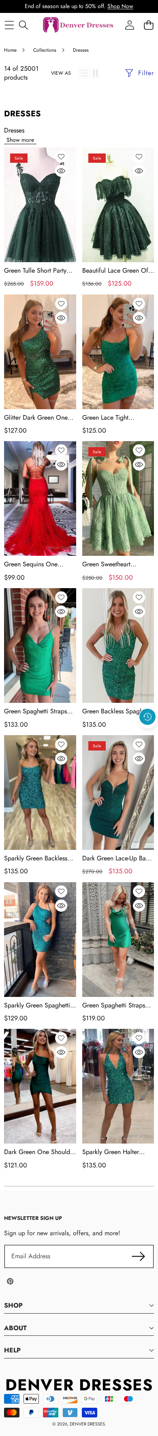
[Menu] (9, 25)
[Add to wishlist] (61, 157)
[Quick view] (61, 171)
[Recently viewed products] (147, 717)
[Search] (23, 25)
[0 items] (148, 25)
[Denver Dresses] (78, 25)
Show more (20, 140)
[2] (95, 73)
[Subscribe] (138, 1256)
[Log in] (129, 25)
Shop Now (120, 6)
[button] (148, 735)
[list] (84, 73)
